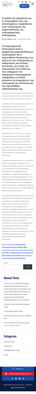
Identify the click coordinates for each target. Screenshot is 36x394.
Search (6, 263)
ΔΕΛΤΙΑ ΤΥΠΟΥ (25, 39)
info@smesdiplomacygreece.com (20, 374)
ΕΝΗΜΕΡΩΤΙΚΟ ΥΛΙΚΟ (12, 350)
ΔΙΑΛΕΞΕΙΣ (8, 346)
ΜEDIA (6, 355)
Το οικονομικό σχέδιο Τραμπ (13, 311)
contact (24, 6)
